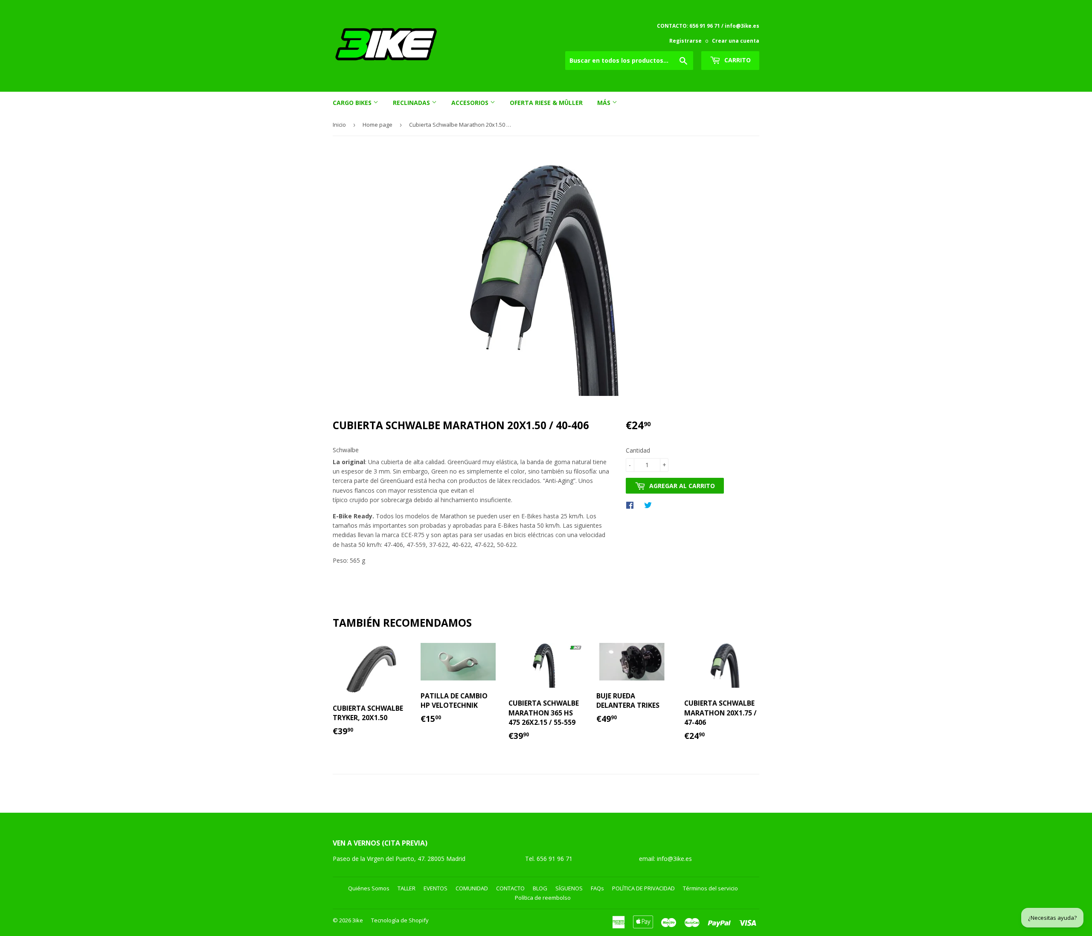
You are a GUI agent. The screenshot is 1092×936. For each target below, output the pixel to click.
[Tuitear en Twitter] (650, 504)
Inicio (339, 124)
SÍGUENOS (569, 888)
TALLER (406, 888)
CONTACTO (510, 888)
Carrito (737, 60)
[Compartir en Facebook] (632, 504)
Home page (377, 124)
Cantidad (638, 450)
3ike (357, 920)
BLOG (540, 888)
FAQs (597, 888)
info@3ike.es (674, 859)
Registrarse (685, 40)
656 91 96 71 (555, 859)
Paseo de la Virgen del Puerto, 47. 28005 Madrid (399, 859)
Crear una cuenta (735, 40)
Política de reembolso (543, 897)
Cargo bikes (353, 103)
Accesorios (470, 103)
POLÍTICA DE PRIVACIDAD (643, 888)
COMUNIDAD (472, 888)
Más (604, 103)
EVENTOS (435, 888)
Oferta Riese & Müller (546, 103)
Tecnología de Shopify (400, 920)
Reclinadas (412, 103)
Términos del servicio (710, 888)
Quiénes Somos (368, 888)
